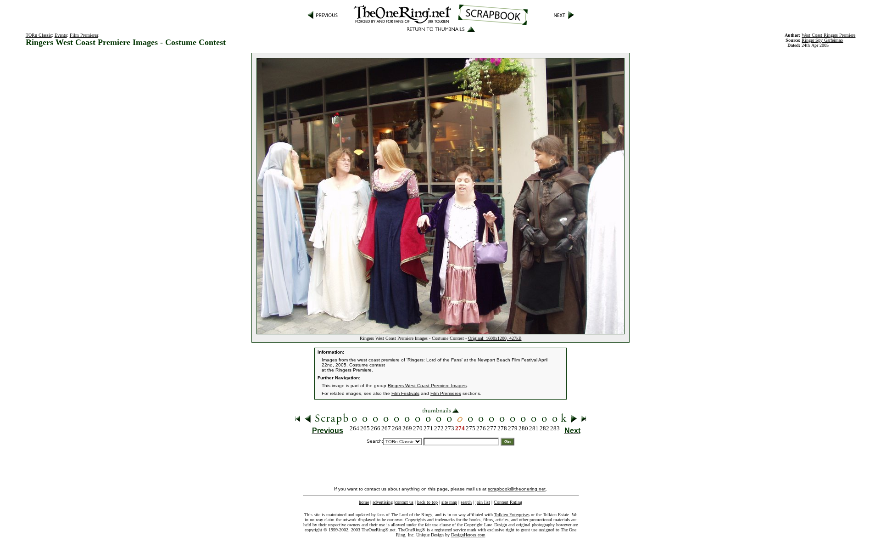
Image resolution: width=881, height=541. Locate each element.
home (364, 502)
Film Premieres (84, 35)
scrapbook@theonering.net (517, 488)
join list (482, 502)
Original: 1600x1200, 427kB (495, 338)
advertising (383, 502)
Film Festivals (405, 393)
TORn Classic (39, 35)
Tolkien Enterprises (512, 514)
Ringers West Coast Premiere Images (427, 385)
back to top (427, 502)
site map (449, 502)
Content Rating (508, 502)
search (466, 502)
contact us (404, 502)
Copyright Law (477, 524)
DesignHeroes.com (468, 534)
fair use (431, 524)
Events (61, 35)
